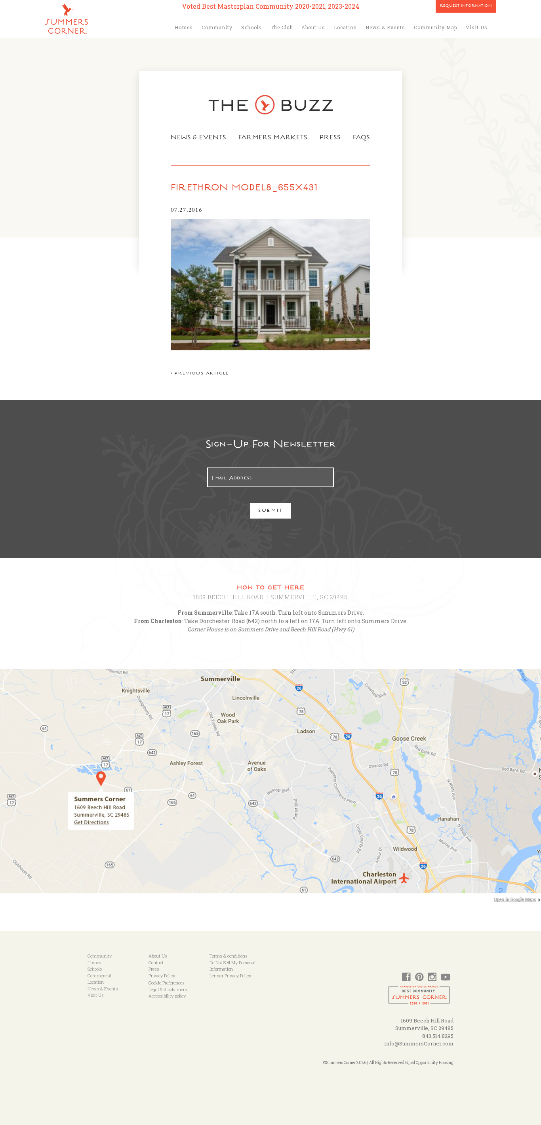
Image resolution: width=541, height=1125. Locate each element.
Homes (184, 27)
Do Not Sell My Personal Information (232, 966)
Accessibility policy (167, 996)
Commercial (99, 976)
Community (217, 27)
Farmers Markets (273, 138)
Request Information (466, 6)
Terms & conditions (229, 956)
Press (330, 138)
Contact (156, 962)
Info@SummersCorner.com (418, 1043)
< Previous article (200, 374)
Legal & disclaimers (168, 989)
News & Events (385, 27)
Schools (251, 27)
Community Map (435, 27)
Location (345, 27)
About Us (313, 27)
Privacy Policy (162, 976)
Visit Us (477, 27)
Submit (270, 511)
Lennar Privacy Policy (230, 976)
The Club (281, 27)
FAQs (362, 138)
